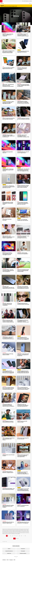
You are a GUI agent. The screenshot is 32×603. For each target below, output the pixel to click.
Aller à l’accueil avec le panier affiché (25, 1)
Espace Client (29, 1)
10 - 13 (17, 538)
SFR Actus (2, 3)
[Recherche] (23, 1)
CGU (7, 559)
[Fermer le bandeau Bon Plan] (31, 6)
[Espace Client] (29, 1)
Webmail (27, 1)
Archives (4, 559)
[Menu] (31, 1)
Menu (31, 1)
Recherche (23, 1)
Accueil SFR (1, 1)
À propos (11, 559)
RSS (14, 559)
